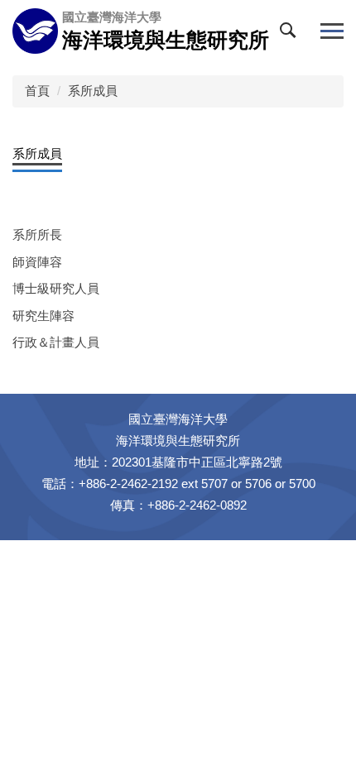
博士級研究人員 (55, 288)
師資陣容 (37, 262)
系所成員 (93, 91)
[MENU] (332, 31)
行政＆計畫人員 (55, 342)
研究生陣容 (43, 316)
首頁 (37, 91)
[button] (291, 33)
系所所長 (37, 234)
